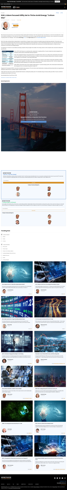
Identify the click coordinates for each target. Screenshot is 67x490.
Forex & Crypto (5, 248)
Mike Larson (9, 394)
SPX (64, 363)
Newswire (37, 484)
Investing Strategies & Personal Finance (9, 253)
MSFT (28, 398)
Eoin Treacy (43, 429)
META (31, 363)
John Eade (9, 429)
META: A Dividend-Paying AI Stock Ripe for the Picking (12, 353)
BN (57, 363)
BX (58, 363)
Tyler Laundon (10, 465)
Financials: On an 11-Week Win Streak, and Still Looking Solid (47, 353)
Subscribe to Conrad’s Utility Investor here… (9, 77)
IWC (31, 328)
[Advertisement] (32, 160)
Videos (4, 238)
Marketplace (23, 484)
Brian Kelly (9, 324)
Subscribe (33, 182)
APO (54, 363)
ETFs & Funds (5, 246)
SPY (31, 433)
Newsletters (30, 484)
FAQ (13, 484)
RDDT (61, 469)
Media (18, 484)
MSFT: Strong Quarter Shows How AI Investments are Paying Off (15, 458)
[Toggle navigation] (65, 7)
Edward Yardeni (44, 359)
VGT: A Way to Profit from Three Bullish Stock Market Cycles (47, 284)
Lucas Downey (10, 289)
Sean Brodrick (43, 289)
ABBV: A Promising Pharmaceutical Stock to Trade (12, 423)
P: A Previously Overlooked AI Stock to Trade (44, 319)
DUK (24, 37)
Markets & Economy (6, 255)
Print (62, 12)
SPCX (64, 433)
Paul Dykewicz (10, 359)
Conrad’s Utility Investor (41, 37)
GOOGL (26, 398)
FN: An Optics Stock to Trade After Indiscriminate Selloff (13, 284)
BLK (55, 363)
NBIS (64, 398)
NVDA (61, 363)
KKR (60, 363)
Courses (4, 241)
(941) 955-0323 (63, 484)
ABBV (29, 433)
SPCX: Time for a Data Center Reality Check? (44, 423)
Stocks (4, 257)
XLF (63, 363)
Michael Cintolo (44, 324)
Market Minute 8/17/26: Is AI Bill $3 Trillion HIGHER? (12, 388)
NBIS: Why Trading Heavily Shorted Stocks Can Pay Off (46, 388)
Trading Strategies (6, 259)
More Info (57, 1)
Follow (16, 25)
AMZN (56, 469)
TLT (29, 398)
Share (58, 12)
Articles (4, 236)
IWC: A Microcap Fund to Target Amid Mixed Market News (13, 319)
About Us (8, 484)
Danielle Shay (43, 394)
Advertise (2, 484)
